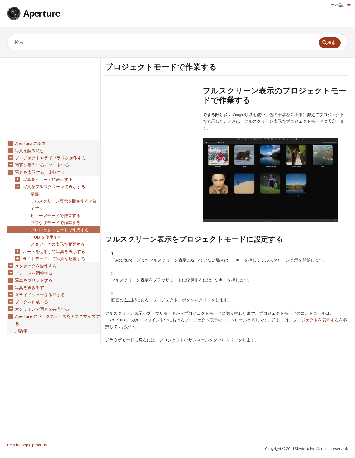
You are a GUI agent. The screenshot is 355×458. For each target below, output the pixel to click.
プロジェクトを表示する (316, 320)
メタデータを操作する (36, 265)
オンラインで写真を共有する (42, 309)
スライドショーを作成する (40, 294)
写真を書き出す (29, 287)
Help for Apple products (27, 444)
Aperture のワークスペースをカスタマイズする (57, 319)
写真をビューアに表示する (48, 179)
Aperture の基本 (30, 143)
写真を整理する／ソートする (42, 165)
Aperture (41, 13)
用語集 (21, 330)
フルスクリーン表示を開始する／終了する (64, 204)
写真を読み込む (29, 150)
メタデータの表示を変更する (58, 244)
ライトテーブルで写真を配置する (54, 258)
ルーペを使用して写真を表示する (54, 251)
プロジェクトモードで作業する (60, 229)
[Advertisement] (151, 124)
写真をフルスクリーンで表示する (54, 186)
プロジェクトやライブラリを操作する (50, 157)
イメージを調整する (33, 273)
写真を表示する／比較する (40, 172)
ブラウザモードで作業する (55, 222)
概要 (35, 193)
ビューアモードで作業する (55, 215)
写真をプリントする (33, 280)
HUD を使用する (46, 237)
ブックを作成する (31, 302)
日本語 (337, 5)
